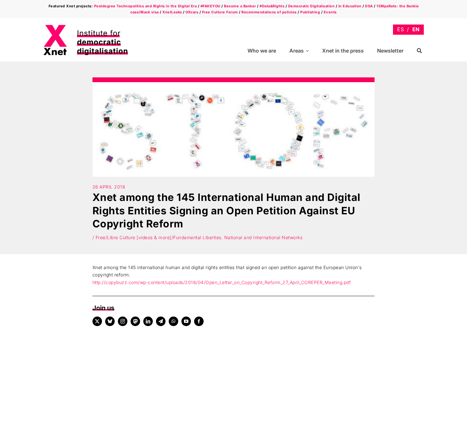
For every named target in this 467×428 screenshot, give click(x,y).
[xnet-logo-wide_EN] (91, 26)
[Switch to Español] (400, 29)
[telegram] (161, 321)
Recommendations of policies (269, 12)
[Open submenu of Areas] (308, 50)
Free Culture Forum (220, 12)
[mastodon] (135, 321)
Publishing (310, 12)
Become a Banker (240, 6)
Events (330, 12)
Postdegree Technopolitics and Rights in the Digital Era (145, 6)
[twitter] (97, 321)
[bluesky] (110, 321)
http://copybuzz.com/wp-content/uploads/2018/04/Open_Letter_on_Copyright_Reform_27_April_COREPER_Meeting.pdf (221, 282)
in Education (350, 6)
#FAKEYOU (210, 6)
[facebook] (199, 321)
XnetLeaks (172, 12)
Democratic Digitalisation (311, 6)
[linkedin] (148, 321)
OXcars (192, 12)
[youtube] (186, 321)
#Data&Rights (272, 6)
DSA (369, 6)
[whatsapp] (173, 321)
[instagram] (122, 321)
